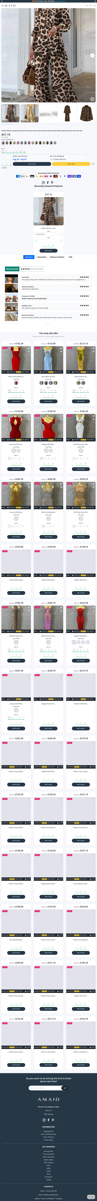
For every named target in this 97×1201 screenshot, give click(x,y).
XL (13, 151)
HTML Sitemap (48, 1126)
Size (48, 237)
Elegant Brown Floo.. (48, 715)
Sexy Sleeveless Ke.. (16, 444)
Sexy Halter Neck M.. (48, 377)
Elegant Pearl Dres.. (80, 1007)
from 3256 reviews (36, 269)
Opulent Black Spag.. (16, 580)
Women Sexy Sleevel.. (48, 839)
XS (55, 390)
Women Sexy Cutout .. (48, 648)
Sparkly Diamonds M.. (48, 895)
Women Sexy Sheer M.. (16, 377)
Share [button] (5, 168)
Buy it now (71, 164)
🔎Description (41, 257)
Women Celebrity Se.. (81, 1064)
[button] (1, 1)
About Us (49, 1122)
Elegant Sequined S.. (81, 648)
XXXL (20, 151)
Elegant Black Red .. (48, 444)
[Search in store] (91, 5)
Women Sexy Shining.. (16, 1007)
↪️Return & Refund (57, 257)
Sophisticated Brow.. (48, 783)
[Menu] (95, 5)
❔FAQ (69, 257)
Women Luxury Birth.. (48, 1064)
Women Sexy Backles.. (16, 895)
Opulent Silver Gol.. (80, 377)
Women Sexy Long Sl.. (81, 783)
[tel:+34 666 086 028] (87, 5)
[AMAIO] (8, 5)
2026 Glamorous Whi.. (80, 444)
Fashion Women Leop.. (48, 228)
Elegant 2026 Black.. (48, 580)
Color (48, 231)
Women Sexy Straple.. (16, 783)
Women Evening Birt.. (48, 512)
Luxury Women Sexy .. (80, 895)
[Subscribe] (64, 1099)
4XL (25, 151)
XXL (17, 151)
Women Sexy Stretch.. (48, 951)
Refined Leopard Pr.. (16, 648)
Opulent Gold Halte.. (81, 715)
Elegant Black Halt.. (80, 580)
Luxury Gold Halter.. (16, 512)
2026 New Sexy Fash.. (81, 512)
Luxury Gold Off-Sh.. (16, 715)
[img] (25, 269)
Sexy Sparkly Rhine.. (16, 951)
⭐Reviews (29, 257)
